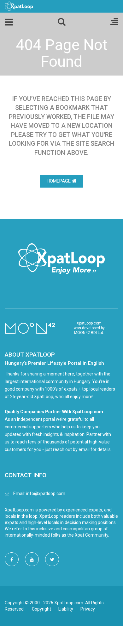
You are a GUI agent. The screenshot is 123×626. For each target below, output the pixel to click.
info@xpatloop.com (45, 493)
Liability (65, 609)
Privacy (87, 609)
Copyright (41, 609)
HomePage (59, 181)
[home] (19, 6)
